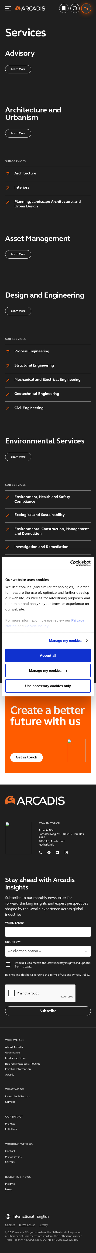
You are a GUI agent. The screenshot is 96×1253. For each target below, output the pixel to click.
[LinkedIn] (57, 851)
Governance (12, 1052)
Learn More (18, 69)
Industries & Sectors (17, 1096)
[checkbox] (8, 964)
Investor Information (18, 1069)
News (8, 1189)
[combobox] (48, 951)
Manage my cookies (65, 641)
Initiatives (11, 1129)
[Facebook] (49, 851)
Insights (10, 1184)
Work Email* (14, 923)
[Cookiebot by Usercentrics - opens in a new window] (70, 563)
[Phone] (40, 851)
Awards (9, 1074)
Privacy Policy (80, 975)
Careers (9, 1162)
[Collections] (64, 8)
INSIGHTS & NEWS (18, 1177)
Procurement (13, 1156)
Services (10, 1102)
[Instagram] (65, 851)
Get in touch (26, 757)
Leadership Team (15, 1058)
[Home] (30, 8)
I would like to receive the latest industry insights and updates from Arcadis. (52, 965)
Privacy (43, 1225)
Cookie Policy (37, 626)
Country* (13, 942)
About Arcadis (14, 1047)
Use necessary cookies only (48, 686)
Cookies (10, 1225)
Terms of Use (58, 975)
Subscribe (48, 1011)
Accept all (48, 655)
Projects (10, 1123)
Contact (10, 1151)
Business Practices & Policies (22, 1064)
